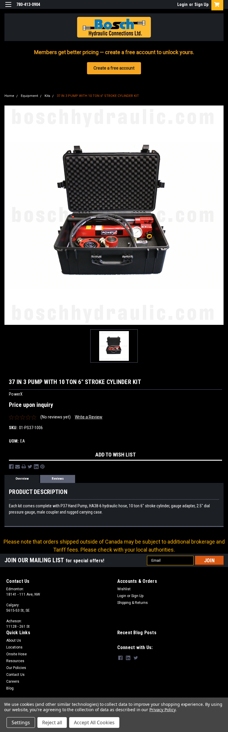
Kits (47, 96)
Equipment (29, 96)
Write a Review (88, 417)
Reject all (52, 722)
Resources (15, 661)
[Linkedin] (36, 466)
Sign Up (201, 4)
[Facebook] (11, 466)
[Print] (23, 466)
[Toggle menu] (8, 8)
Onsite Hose (16, 654)
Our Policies (16, 668)
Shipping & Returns (132, 603)
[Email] (17, 466)
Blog (10, 688)
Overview (22, 479)
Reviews (58, 479)
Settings (21, 722)
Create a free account (114, 68)
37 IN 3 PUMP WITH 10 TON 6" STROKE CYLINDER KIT (98, 96)
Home (9, 96)
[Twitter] (30, 466)
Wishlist (124, 589)
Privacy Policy (162, 709)
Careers (12, 681)
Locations (14, 647)
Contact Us (15, 675)
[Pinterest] (42, 466)
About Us (13, 640)
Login (182, 4)
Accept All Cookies (94, 722)
